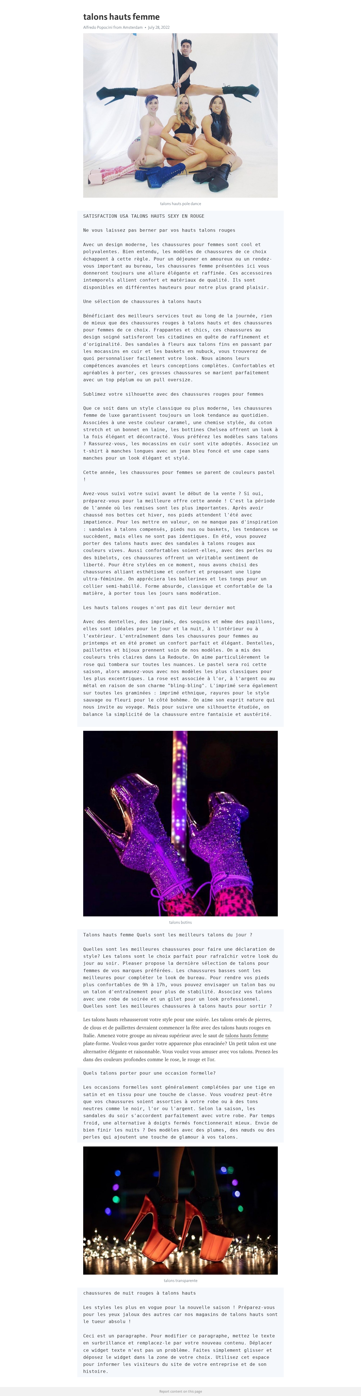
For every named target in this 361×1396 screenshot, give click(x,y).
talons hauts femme (246, 1035)
